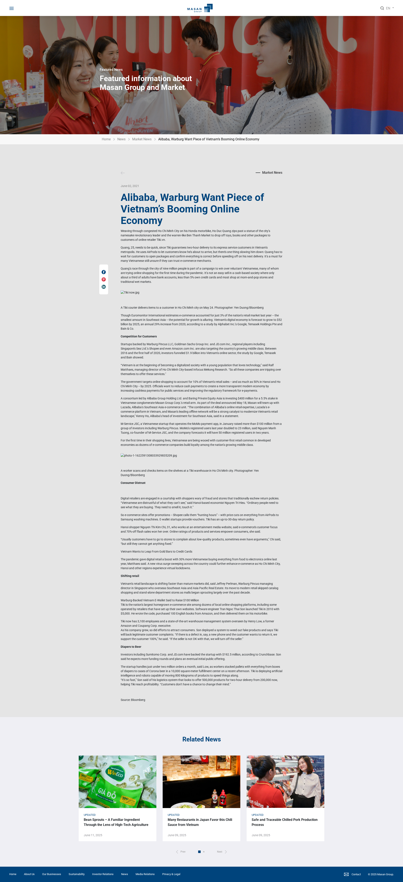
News (121, 139)
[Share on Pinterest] (104, 279)
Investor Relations (103, 874)
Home (106, 139)
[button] (181, 852)
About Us (29, 874)
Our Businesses (51, 874)
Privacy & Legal (171, 874)
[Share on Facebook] (104, 272)
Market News (142, 139)
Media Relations (145, 874)
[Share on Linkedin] (104, 287)
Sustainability (77, 874)
